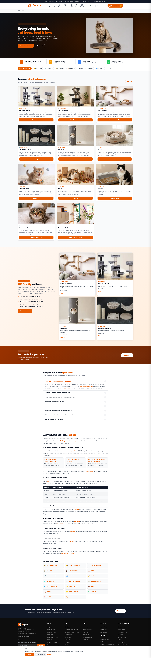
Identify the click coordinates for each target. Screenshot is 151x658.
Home (19, 10)
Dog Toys (50, 639)
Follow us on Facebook (24, 636)
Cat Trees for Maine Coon (72, 632)
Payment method (122, 632)
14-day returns (122, 637)
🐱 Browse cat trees (26, 46)
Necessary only (40, 654)
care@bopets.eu (32, 633)
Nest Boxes (86, 634)
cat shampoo (61, 524)
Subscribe (41, 645)
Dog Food (50, 634)
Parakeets (85, 627)
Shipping (120, 634)
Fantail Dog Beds (51, 632)
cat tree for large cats (62, 441)
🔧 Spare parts (49, 68)
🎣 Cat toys (90, 68)
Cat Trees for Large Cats (71, 629)
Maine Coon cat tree (50, 461)
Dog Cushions (51, 629)
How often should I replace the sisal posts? (58, 392)
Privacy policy (122, 642)
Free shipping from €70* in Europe (53, 1)
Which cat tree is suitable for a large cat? (58, 381)
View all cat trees (25, 311)
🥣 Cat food (99, 68)
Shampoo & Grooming (53, 644)
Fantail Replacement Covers (108, 644)
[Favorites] (105, 5)
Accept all (29, 654)
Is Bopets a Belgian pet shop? (54, 419)
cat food (102, 441)
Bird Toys (85, 639)
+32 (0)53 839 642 (22, 633)
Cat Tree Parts (69, 634)
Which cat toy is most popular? (54, 401)
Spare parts (90, 471)
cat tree (49, 481)
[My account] (101, 5)
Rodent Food (104, 629)
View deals (126, 355)
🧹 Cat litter (108, 68)
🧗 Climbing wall (60, 68)
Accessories (104, 632)
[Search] (97, 5)
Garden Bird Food (87, 637)
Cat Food (67, 644)
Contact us (120, 611)
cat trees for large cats (86, 386)
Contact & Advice (122, 627)
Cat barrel (69, 461)
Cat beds (40, 46)
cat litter (77, 521)
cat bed (88, 441)
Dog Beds (50, 627)
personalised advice (67, 553)
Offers (119, 639)
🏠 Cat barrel (71, 68)
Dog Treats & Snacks (52, 637)
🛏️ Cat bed (80, 68)
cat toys (74, 441)
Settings (49, 654)
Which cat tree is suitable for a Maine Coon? (59, 415)
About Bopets (121, 629)
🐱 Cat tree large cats (24, 68)
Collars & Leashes (52, 642)
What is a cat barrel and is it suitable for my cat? (60, 397)
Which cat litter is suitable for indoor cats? (58, 410)
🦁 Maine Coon (38, 68)
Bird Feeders (86, 632)
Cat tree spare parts (94, 461)
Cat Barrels (68, 637)
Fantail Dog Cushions (106, 641)
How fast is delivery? (51, 406)
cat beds (73, 531)
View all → (129, 81)
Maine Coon (67, 388)
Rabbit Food (104, 627)
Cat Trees (67, 627)
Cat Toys (67, 642)
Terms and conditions (123, 644)
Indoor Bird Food (87, 629)
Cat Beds (67, 639)
